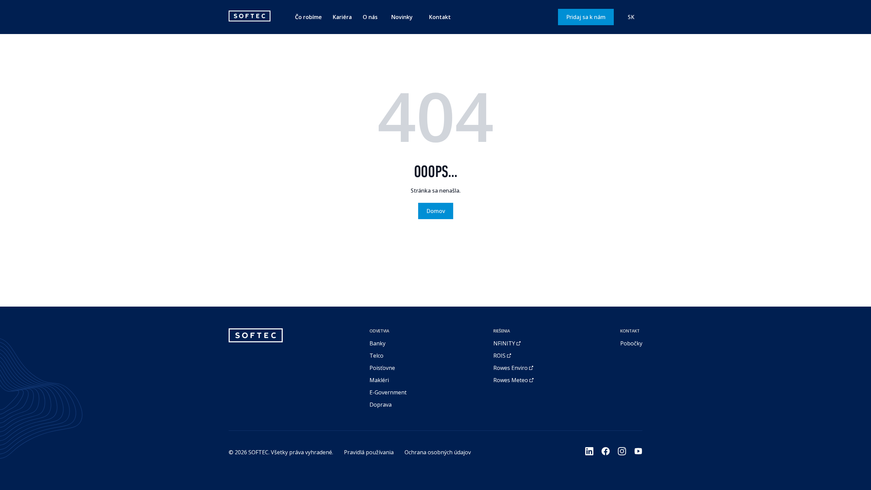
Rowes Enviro (510, 368)
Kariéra (342, 17)
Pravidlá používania (369, 452)
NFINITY (504, 343)
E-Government (388, 392)
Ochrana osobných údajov (438, 452)
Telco (376, 355)
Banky (377, 343)
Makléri (379, 380)
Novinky (402, 17)
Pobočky (631, 343)
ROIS (499, 355)
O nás (370, 17)
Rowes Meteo (510, 380)
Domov (435, 211)
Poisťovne (382, 368)
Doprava (380, 404)
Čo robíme (308, 17)
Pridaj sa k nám (586, 17)
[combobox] (630, 17)
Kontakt (440, 17)
